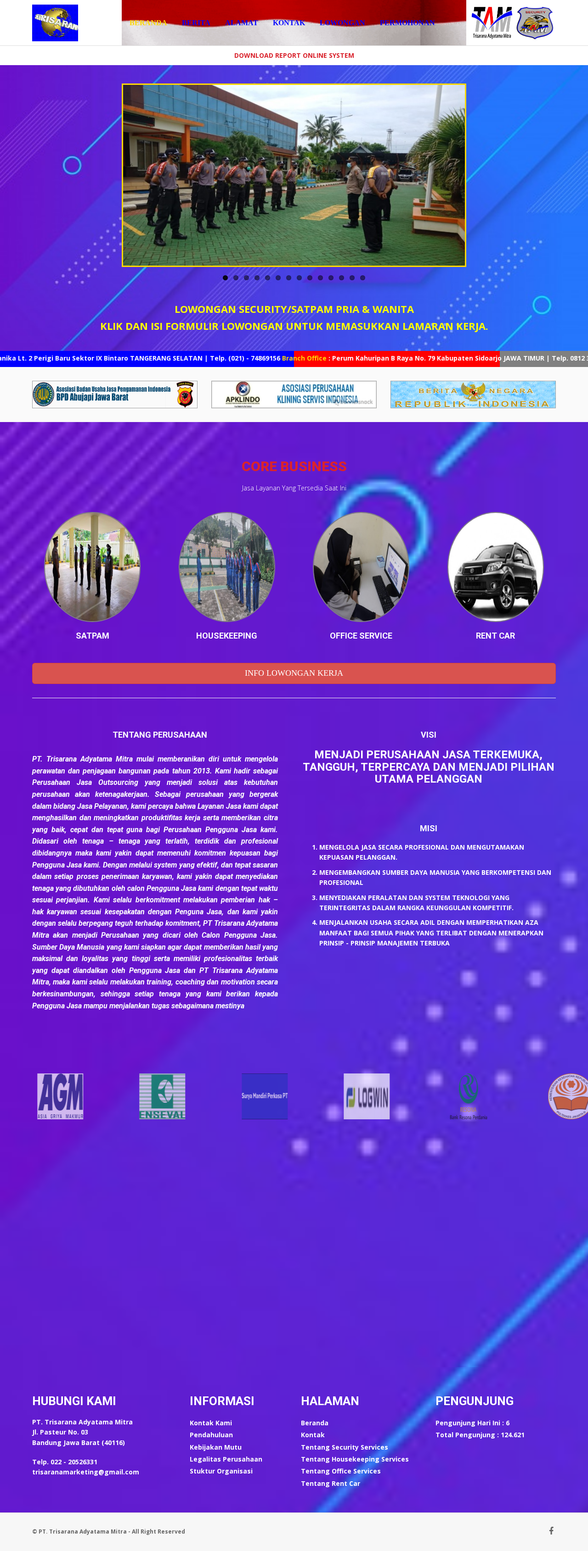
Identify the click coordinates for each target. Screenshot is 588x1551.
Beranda (148, 23)
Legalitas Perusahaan (226, 1459)
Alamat (241, 23)
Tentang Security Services (344, 1447)
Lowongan (342, 23)
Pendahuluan (211, 1434)
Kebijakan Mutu (216, 1447)
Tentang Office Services (341, 1471)
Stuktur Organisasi (221, 1471)
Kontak (289, 23)
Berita (196, 23)
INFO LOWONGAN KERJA (294, 673)
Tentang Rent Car (330, 1483)
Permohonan (407, 23)
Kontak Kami (211, 1422)
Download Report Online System (294, 55)
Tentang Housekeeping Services (355, 1459)
